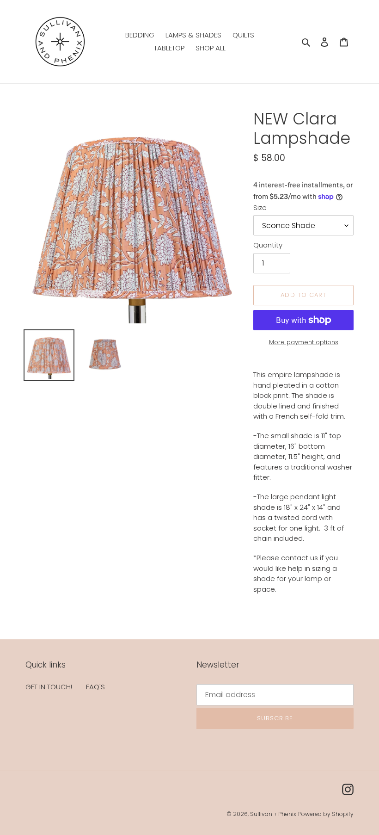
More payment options (303, 342)
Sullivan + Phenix (273, 814)
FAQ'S (95, 687)
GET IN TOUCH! (48, 687)
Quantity (267, 245)
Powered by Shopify (326, 814)
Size (260, 207)
